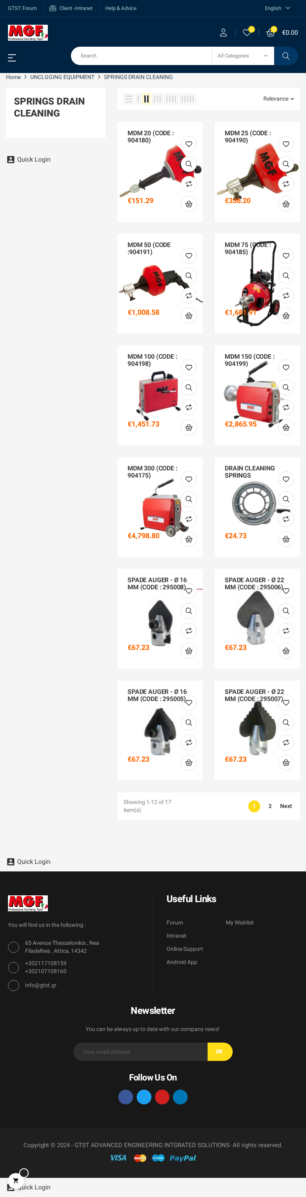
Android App (182, 962)
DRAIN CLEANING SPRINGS (250, 472)
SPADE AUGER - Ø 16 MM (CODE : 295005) (157, 696)
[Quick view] (189, 164)
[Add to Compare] (189, 184)
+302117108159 (46, 963)
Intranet (176, 936)
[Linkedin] (180, 1097)
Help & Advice (121, 8)
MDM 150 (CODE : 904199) (250, 360)
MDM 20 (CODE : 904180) (151, 137)
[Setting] (224, 33)
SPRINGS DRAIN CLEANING (49, 107)
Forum (175, 922)
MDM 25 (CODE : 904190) (248, 137)
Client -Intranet (75, 8)
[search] (286, 56)
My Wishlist (240, 922)
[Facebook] (125, 1097)
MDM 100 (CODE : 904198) (152, 360)
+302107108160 (46, 971)
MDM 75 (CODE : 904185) (248, 249)
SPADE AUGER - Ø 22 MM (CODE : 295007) (254, 696)
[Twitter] (144, 1097)
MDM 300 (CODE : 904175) (152, 472)
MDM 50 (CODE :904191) (149, 249)
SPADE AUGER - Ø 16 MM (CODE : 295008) (157, 584)
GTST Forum (22, 8)
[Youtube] (162, 1097)
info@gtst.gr (41, 985)
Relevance (275, 99)
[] (189, 204)
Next (286, 806)
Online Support (185, 949)
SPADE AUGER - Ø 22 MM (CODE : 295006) (254, 584)
